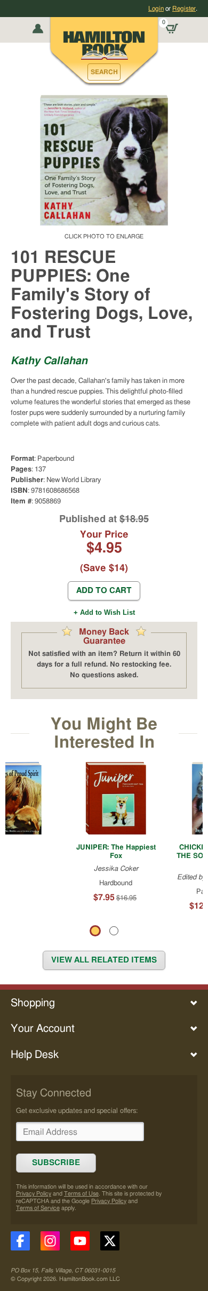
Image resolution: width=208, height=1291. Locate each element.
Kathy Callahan (49, 361)
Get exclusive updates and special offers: (77, 1110)
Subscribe (56, 1163)
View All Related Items (104, 960)
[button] (104, 72)
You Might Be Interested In (104, 733)
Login (156, 8)
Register (184, 8)
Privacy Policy (33, 1194)
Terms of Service (38, 1208)
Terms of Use (81, 1194)
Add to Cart (104, 591)
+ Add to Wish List (104, 612)
